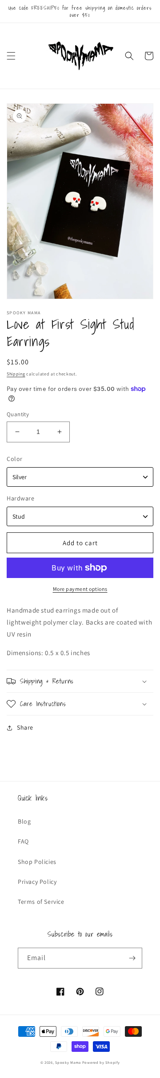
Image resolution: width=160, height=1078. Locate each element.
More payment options (80, 589)
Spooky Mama (68, 1062)
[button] (11, 56)
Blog (24, 821)
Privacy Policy (37, 882)
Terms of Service (41, 902)
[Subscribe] (132, 958)
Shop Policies (37, 862)
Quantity (18, 414)
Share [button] (25, 727)
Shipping (16, 374)
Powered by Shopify (101, 1062)
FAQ (23, 841)
